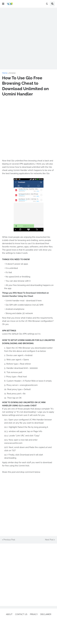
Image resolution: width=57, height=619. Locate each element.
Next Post (49, 540)
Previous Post (9, 540)
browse (12, 73)
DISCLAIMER (45, 614)
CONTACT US (21, 614)
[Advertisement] (28, 38)
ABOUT (9, 614)
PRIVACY (34, 614)
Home (4, 73)
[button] (3, 4)
